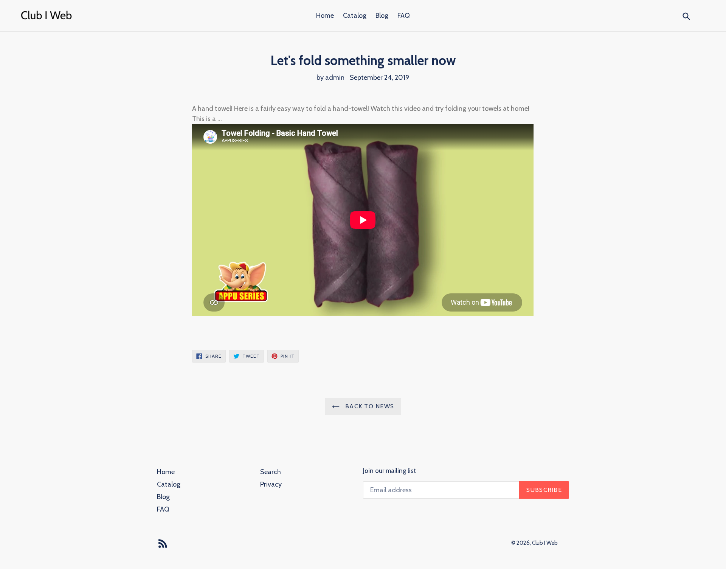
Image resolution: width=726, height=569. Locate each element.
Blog (381, 15)
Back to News (368, 406)
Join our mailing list (389, 470)
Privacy (271, 484)
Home (325, 15)
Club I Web (545, 543)
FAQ (403, 15)
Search (270, 472)
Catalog (354, 15)
